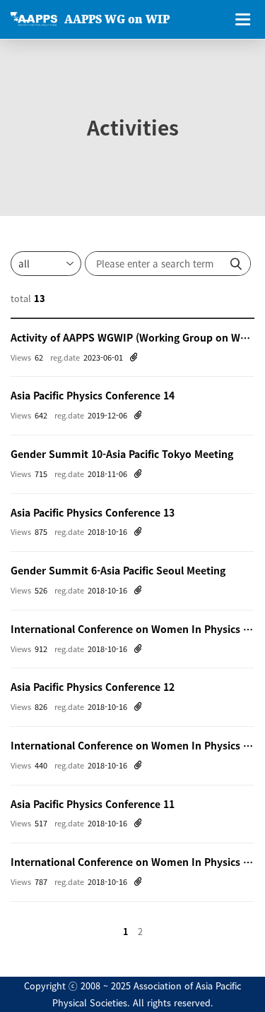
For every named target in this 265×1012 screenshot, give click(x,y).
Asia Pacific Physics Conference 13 (93, 512)
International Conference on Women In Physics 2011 (132, 745)
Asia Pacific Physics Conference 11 (93, 804)
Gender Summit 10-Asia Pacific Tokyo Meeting (122, 454)
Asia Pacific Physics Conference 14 (93, 395)
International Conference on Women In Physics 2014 (132, 629)
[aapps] (34, 19)
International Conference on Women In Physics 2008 (132, 862)
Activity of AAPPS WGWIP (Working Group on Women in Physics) (132, 337)
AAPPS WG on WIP (117, 19)
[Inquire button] (236, 263)
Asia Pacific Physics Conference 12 (93, 687)
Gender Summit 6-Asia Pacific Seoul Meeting (118, 570)
